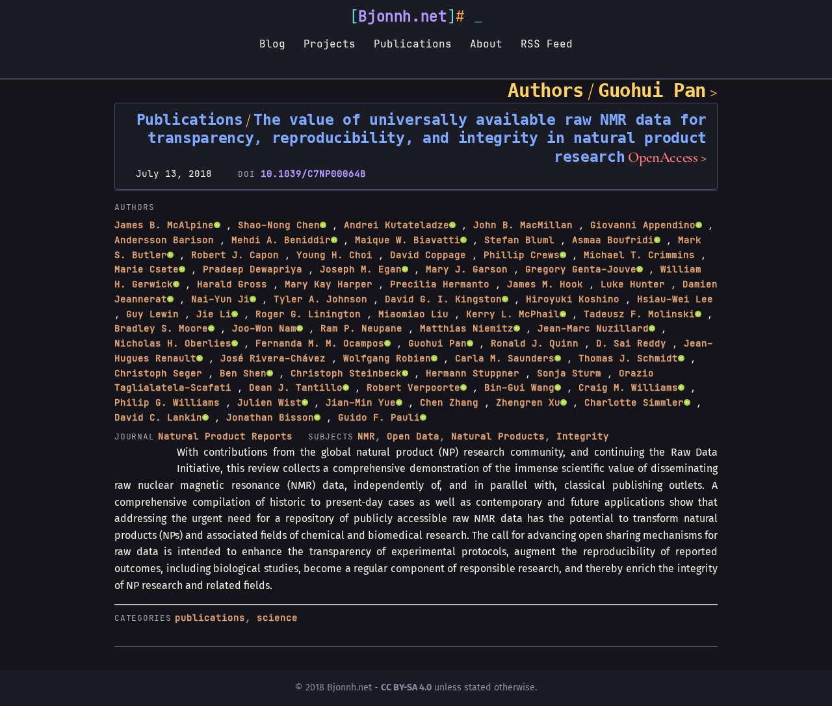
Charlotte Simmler (634, 402)
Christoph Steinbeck (346, 373)
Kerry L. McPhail (513, 314)
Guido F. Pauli (379, 417)
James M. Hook (545, 284)
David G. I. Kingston (443, 299)
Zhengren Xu (528, 402)
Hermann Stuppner (472, 373)
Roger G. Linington (308, 314)
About (486, 43)
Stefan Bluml (519, 240)
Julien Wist (269, 402)
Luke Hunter (633, 284)
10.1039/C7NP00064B (313, 173)
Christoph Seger (158, 373)
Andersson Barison (164, 240)
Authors (545, 90)
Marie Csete (146, 269)
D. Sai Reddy (631, 343)
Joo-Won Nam (264, 328)
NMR (366, 436)
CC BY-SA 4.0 (406, 687)
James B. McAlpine (164, 225)
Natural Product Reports (225, 436)
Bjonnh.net (402, 16)
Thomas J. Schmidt (628, 358)
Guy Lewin (152, 314)
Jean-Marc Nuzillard (593, 328)
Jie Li (213, 314)
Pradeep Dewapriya (252, 269)
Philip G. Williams (167, 402)
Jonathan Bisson (270, 417)
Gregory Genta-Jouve (580, 269)
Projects (330, 43)
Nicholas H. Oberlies (172, 343)
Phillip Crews (522, 255)
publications (210, 617)
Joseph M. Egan (361, 269)
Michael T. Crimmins (639, 255)
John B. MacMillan (523, 225)
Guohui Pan (652, 90)
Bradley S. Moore (161, 328)
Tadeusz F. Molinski (639, 314)
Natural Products (498, 436)
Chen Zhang (449, 402)
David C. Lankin (158, 417)
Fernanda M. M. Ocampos (319, 343)
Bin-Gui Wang (519, 387)
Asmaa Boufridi (613, 240)
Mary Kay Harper (328, 284)
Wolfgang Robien (387, 358)
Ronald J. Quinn (534, 343)
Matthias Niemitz (467, 328)
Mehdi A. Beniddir (281, 240)
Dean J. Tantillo (296, 387)
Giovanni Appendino (643, 225)
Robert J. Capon (235, 255)
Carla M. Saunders (504, 358)
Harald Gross (232, 284)
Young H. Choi (334, 255)
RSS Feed (547, 43)
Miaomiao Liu (413, 314)
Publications (413, 43)
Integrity (582, 436)
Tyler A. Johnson (320, 299)
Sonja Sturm (569, 373)
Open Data (413, 436)
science (277, 617)
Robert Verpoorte (413, 387)
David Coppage (428, 255)
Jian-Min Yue (361, 402)
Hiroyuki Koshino (572, 299)
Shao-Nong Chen (279, 225)
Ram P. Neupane (361, 328)
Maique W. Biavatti (407, 240)
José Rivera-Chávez (273, 358)
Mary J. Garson (467, 269)
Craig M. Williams (628, 387)
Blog (272, 43)
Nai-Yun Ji (220, 299)
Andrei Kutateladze (396, 225)
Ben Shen (243, 373)
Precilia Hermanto (439, 284)
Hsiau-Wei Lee (675, 299)
